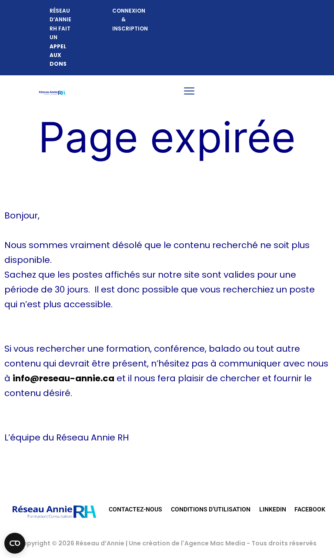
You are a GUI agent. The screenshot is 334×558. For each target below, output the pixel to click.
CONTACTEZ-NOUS (135, 509)
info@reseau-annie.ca (63, 378)
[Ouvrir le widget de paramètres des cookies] (14, 543)
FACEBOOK (309, 509)
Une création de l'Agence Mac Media (188, 543)
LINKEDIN (272, 509)
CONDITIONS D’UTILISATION (210, 509)
